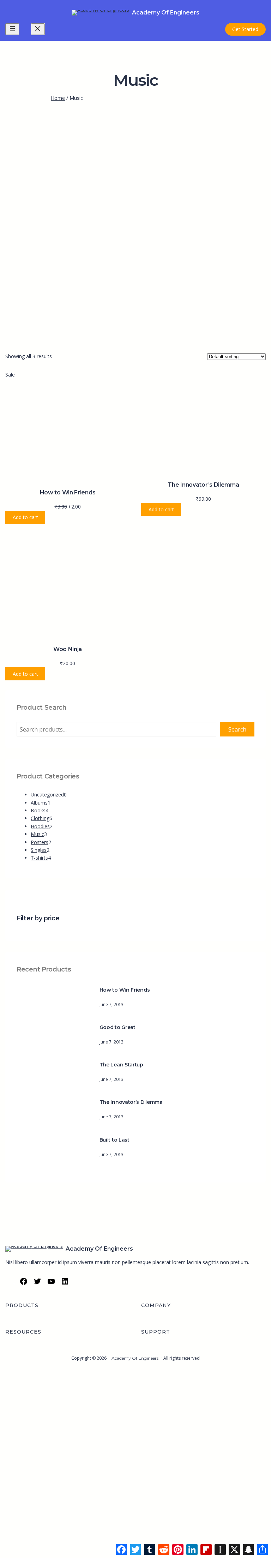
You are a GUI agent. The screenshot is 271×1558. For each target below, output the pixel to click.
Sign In (56, 1545)
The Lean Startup (121, 1064)
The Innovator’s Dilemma (203, 484)
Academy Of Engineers (165, 12)
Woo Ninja (67, 649)
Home (58, 98)
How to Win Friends (68, 492)
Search (237, 729)
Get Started (245, 29)
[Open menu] (12, 29)
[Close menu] (38, 29)
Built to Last (115, 1140)
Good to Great (118, 1027)
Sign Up (39, 1545)
